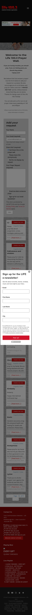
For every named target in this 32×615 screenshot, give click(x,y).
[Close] (29, 272)
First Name (6, 297)
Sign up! (16, 338)
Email (4, 287)
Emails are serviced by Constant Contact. (14, 332)
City (4, 316)
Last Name (6, 306)
